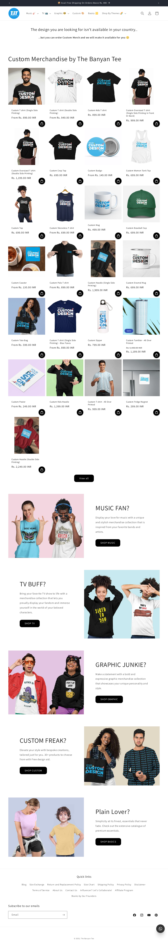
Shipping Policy (106, 884)
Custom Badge (95, 170)
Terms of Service (41, 890)
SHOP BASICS (108, 841)
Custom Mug (94, 225)
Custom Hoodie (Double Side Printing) (25, 461)
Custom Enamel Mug (136, 283)
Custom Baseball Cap (136, 228)
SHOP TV (30, 623)
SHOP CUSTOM (33, 770)
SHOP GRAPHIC (109, 699)
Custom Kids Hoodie (59, 402)
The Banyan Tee (87, 938)
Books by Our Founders (84, 895)
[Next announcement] (158, 3)
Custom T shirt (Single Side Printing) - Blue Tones (63, 341)
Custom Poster (18, 402)
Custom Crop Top (58, 170)
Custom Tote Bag (19, 340)
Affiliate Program (124, 890)
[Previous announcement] (9, 3)
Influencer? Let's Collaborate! (96, 890)
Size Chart (89, 884)
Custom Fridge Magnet (137, 402)
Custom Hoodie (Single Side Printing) (101, 284)
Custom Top (17, 228)
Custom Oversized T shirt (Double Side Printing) (23, 172)
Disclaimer (140, 884)
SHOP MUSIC (107, 542)
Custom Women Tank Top (138, 170)
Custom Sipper (95, 340)
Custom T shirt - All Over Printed (99, 403)
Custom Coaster (19, 283)
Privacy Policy (124, 884)
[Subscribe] (63, 915)
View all (84, 478)
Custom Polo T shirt (59, 283)
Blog (24, 884)
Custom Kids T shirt (97, 110)
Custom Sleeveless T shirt (62, 228)
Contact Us (71, 890)
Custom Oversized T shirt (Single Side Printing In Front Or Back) (140, 113)
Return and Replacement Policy (64, 884)
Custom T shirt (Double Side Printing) (63, 111)
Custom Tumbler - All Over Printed (138, 341)
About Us (58, 890)
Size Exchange (37, 884)
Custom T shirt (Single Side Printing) (24, 111)
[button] (32, 13)
